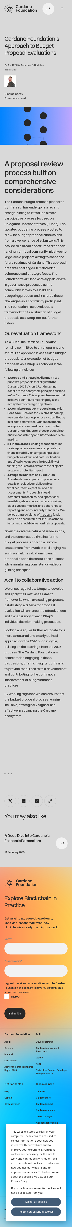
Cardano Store (43, 1097)
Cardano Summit (44, 1104)
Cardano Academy (45, 1110)
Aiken (39, 1063)
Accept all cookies (36, 1201)
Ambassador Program (47, 1122)
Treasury (46, 514)
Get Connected (13, 1084)
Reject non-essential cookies (36, 1211)
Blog (6, 1091)
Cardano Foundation (42, 342)
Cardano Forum (12, 1104)
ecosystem (32, 391)
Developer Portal (44, 1041)
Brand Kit (8, 1054)
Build (39, 1034)
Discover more (45, 1084)
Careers (8, 1048)
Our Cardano (10, 1060)
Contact (8, 1097)
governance (16, 284)
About (7, 1041)
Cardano (17, 202)
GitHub (39, 1057)
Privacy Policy (19, 1181)
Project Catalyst (44, 1116)
